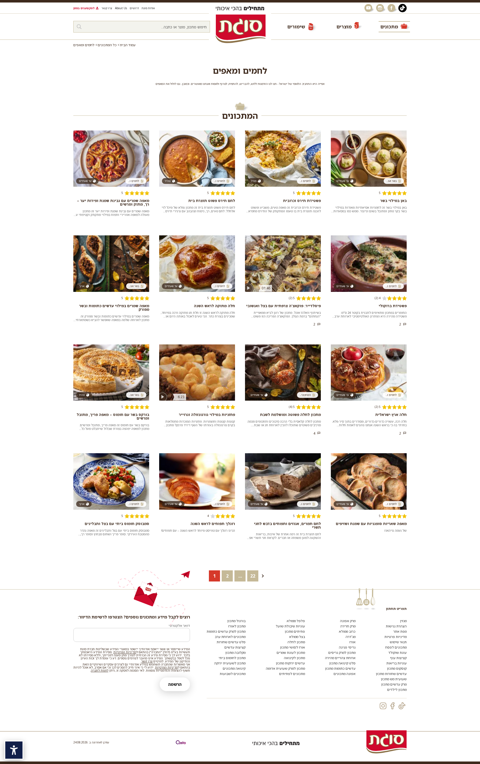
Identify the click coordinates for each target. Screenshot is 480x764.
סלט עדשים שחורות (231, 642)
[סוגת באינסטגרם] (380, 8)
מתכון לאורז (237, 626)
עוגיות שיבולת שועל (290, 626)
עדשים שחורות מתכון (391, 673)
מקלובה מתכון (235, 652)
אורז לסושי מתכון (292, 647)
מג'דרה (351, 636)
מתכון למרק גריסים (342, 652)
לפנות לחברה (99, 670)
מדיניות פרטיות (395, 636)
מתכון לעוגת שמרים (291, 652)
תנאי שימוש (398, 642)
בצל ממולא (297, 636)
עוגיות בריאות (396, 663)
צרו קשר (106, 8)
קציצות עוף (398, 657)
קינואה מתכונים (234, 668)
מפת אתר (400, 631)
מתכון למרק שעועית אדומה (285, 668)
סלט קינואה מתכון (342, 663)
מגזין (403, 620)
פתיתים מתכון (295, 631)
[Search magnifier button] (79, 26)
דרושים (134, 8)
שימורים (296, 26)
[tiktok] (402, 706)
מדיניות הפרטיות (124, 652)
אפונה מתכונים (345, 673)
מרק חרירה (348, 626)
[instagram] (383, 706)
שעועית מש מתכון (394, 679)
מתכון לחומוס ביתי (232, 657)
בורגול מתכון (236, 620)
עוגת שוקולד (397, 652)
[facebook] (392, 706)
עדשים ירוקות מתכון (290, 663)
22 (252, 576)
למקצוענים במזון (83, 8)
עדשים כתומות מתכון (340, 668)
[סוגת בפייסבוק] (392, 8)
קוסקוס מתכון (397, 668)
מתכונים (389, 26)
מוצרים (344, 26)
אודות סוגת (148, 8)
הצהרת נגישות (396, 626)
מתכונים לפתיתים (292, 673)
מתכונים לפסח (396, 647)
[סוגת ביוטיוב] (368, 8)
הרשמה (175, 684)
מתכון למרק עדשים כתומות (226, 631)
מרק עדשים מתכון (394, 684)
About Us (121, 8)
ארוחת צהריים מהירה (340, 657)
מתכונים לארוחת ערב (230, 636)
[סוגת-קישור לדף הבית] (241, 29)
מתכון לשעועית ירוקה (230, 663)
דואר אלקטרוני (179, 625)
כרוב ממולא (347, 631)
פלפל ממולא (296, 620)
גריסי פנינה (347, 647)
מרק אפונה (348, 620)
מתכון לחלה (296, 642)
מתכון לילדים (397, 689)
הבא (265, 576)
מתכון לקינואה (294, 657)
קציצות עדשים (235, 647)
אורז (352, 642)
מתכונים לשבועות (233, 673)
